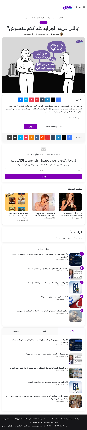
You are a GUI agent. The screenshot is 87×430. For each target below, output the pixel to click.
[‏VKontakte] (37, 137)
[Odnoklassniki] (31, 137)
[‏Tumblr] (42, 100)
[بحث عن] (80, 8)
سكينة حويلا (56, 34)
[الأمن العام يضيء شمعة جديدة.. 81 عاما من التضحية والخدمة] (75, 287)
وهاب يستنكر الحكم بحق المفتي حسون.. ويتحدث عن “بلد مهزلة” (47, 268)
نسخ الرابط (30, 127)
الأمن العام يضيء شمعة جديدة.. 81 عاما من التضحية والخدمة (48, 282)
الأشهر (71, 331)
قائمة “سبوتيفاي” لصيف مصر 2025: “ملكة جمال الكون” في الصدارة (18, 215)
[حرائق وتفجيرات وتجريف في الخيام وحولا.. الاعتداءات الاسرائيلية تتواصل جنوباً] (75, 316)
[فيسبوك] (58, 100)
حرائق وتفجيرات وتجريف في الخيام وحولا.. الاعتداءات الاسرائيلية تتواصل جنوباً (42, 310)
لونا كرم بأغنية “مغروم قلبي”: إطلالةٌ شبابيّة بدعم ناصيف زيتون (71, 214)
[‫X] (53, 100)
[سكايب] (26, 100)
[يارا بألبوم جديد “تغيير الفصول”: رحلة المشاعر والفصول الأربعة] (43, 202)
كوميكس (52, 17)
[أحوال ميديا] (67, 7)
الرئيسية (59, 17)
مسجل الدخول (67, 238)
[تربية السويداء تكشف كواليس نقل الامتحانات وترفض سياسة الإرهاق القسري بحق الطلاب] (75, 373)
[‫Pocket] (31, 100)
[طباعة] (9, 137)
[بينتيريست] (37, 100)
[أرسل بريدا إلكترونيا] (51, 34)
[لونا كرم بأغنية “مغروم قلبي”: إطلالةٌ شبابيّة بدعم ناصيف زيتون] (70, 202)
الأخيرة (43, 331)
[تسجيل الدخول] (76, 8)
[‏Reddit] (42, 137)
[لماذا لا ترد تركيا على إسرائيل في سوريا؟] (75, 301)
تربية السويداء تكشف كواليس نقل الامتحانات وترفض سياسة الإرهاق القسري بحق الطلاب (39, 368)
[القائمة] (84, 8)
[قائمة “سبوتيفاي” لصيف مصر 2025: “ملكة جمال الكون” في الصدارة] (16, 202)
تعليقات (16, 331)
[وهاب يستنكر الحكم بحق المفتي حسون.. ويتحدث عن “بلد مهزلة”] (75, 273)
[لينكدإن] (47, 100)
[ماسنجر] (20, 100)
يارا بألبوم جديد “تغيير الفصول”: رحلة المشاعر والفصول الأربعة (45, 214)
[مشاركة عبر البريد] (15, 137)
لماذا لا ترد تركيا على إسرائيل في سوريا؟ (54, 296)
